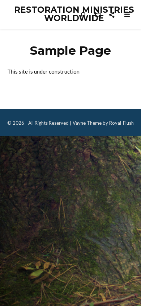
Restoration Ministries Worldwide (74, 14)
